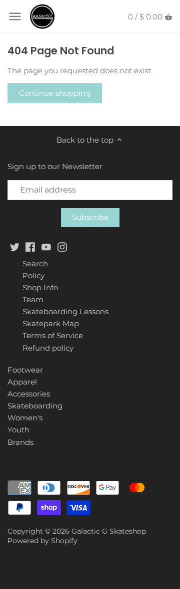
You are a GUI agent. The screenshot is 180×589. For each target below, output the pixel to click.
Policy (33, 275)
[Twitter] (15, 246)
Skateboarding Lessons (65, 311)
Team (33, 299)
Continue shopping (54, 93)
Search (35, 263)
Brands (21, 442)
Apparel (22, 382)
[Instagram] (62, 246)
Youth (19, 429)
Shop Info (40, 287)
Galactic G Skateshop (109, 531)
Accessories (29, 393)
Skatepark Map (50, 323)
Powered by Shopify (43, 541)
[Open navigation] (15, 16)
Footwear (25, 370)
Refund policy (48, 348)
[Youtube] (46, 246)
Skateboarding (35, 405)
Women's (25, 417)
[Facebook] (30, 246)
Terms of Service (52, 335)
